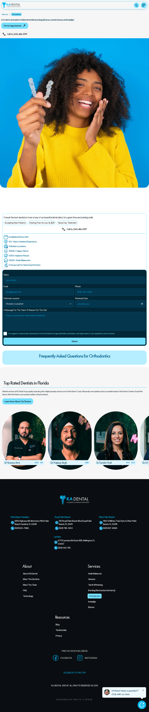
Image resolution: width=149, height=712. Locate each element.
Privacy (59, 636)
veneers (91, 579)
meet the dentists (31, 579)
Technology (28, 596)
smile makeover (95, 573)
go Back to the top (74, 672)
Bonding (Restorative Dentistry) (101, 590)
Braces (91, 607)
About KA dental (30, 573)
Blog (57, 624)
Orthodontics (16, 14)
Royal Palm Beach (62, 517)
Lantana (57, 536)
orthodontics (94, 596)
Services (5, 14)
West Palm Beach (107, 517)
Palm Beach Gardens (19, 517)
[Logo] (11, 5)
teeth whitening (95, 585)
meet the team (30, 585)
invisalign (92, 601)
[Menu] (144, 5)
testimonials (61, 630)
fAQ (25, 590)
